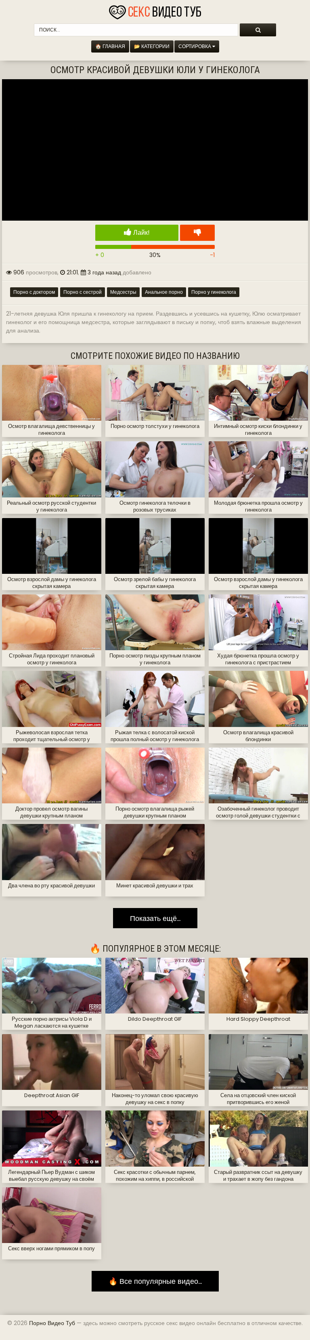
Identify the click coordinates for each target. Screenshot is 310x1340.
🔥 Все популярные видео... (155, 1281)
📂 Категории (152, 46)
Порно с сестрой (82, 292)
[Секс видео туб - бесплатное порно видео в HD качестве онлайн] (155, 10)
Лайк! (141, 232)
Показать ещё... (155, 918)
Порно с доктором (34, 292)
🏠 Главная (110, 46)
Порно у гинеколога (213, 292)
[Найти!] (258, 29)
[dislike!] (197, 233)
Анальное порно (164, 292)
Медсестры (123, 292)
